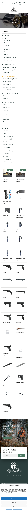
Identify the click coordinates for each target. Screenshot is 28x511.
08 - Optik (5, 128)
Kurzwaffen (6, 40)
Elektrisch (6, 119)
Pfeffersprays (7, 81)
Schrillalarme (7, 84)
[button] (2, 3)
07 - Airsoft (5, 114)
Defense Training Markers (10, 79)
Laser (4, 133)
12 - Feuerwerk (6, 159)
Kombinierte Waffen (10, 57)
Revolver (6, 45)
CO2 (4, 105)
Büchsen (6, 52)
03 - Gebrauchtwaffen (8, 65)
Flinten (6, 54)
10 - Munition (6, 154)
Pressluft (5, 110)
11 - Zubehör (5, 156)
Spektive (5, 142)
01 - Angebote (6, 35)
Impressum (20, 509)
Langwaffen (6, 49)
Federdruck (6, 107)
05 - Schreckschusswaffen (10, 93)
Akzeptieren (14, 498)
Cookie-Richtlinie (9, 509)
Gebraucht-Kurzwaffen (9, 67)
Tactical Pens (7, 90)
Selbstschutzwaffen (9, 87)
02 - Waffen (5, 38)
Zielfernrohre (6, 147)
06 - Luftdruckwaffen (8, 102)
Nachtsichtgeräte (8, 139)
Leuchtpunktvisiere (8, 136)
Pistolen (6, 43)
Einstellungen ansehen (14, 506)
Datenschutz (15, 509)
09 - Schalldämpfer (7, 151)
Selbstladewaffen (9, 60)
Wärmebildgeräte (8, 144)
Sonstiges (6, 72)
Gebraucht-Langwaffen (10, 70)
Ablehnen (14, 502)
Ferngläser (6, 131)
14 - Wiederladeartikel (8, 162)
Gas (4, 124)
